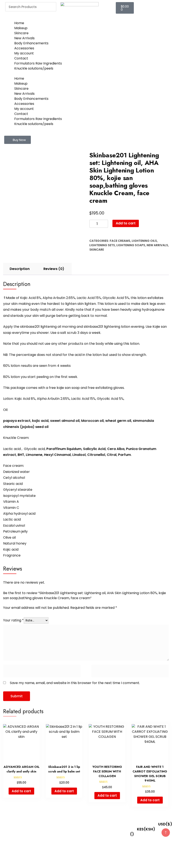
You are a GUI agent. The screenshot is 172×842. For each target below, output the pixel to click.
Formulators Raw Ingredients (38, 63)
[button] (17, 140)
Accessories (24, 48)
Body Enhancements (31, 43)
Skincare (21, 33)
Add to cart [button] (21, 791)
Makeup (20, 28)
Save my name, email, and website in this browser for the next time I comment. (75, 682)
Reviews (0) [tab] (53, 268)
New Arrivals (24, 38)
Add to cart (126, 223)
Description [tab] (20, 268)
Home (19, 23)
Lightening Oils (144, 241)
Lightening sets (102, 245)
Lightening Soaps (130, 245)
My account (24, 53)
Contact (21, 58)
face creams (120, 241)
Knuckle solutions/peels (33, 68)
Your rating (13, 620)
